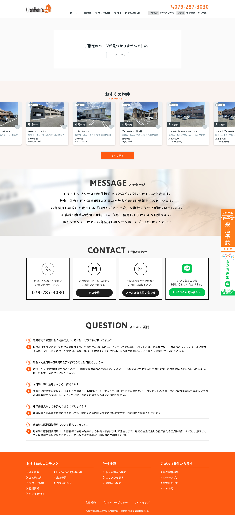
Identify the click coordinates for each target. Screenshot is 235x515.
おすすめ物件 (36, 494)
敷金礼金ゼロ (171, 483)
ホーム (74, 13)
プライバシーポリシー (115, 502)
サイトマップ (141, 502)
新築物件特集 (171, 472)
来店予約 (94, 292)
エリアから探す (115, 477)
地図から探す (113, 483)
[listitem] (47, 123)
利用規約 (91, 502)
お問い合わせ (132, 13)
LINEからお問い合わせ (187, 292)
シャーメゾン (170, 477)
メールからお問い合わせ (141, 292)
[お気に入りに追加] (17, 127)
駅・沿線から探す (116, 472)
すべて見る (117, 155)
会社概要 (86, 13)
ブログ (117, 13)
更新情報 (34, 488)
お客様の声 (35, 477)
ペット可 (168, 488)
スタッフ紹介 (102, 13)
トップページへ (117, 55)
